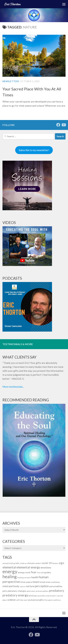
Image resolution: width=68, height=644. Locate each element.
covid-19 (47, 562)
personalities (55, 586)
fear (33, 572)
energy (9, 571)
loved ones (45, 582)
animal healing (8, 563)
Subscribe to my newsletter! (34, 150)
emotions (46, 567)
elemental (9, 567)
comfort (38, 563)
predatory (56, 590)
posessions (31, 591)
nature (23, 586)
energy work (24, 572)
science (11, 599)
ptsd (31, 595)
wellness (57, 600)
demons (55, 563)
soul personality (36, 599)
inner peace (26, 582)
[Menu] (64, 4)
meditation (55, 582)
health (34, 577)
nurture (30, 586)
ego (61, 563)
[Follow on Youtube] (64, 125)
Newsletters (10, 81)
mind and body (10, 586)
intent (36, 581)
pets (4, 590)
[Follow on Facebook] (58, 125)
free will (40, 572)
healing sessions (24, 577)
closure (30, 563)
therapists (48, 600)
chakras (23, 563)
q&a (35, 596)
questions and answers (47, 596)
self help (19, 600)
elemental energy (28, 567)
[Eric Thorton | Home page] (26, 4)
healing (9, 576)
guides (47, 572)
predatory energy (15, 595)
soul (25, 600)
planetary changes (17, 590)
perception (42, 586)
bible (17, 563)
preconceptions (42, 591)
